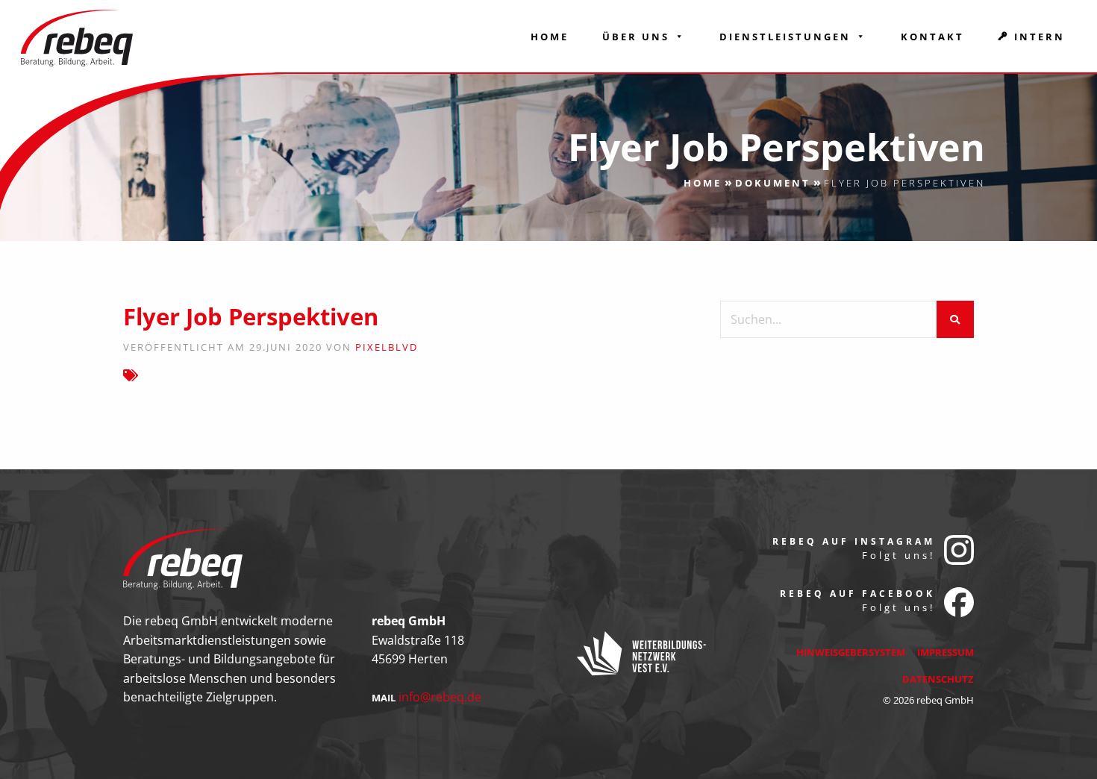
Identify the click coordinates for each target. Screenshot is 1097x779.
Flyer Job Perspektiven (250, 316)
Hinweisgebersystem (850, 652)
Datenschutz (938, 679)
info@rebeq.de (440, 697)
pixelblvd (386, 347)
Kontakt (932, 36)
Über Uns (635, 36)
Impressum (945, 652)
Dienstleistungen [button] (785, 36)
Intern (1039, 36)
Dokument (772, 183)
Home (550, 36)
